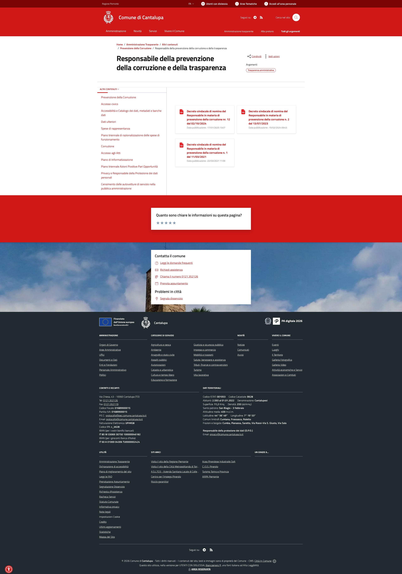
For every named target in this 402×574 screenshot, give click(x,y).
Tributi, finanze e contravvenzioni (211, 365)
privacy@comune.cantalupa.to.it (226, 434)
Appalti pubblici (159, 360)
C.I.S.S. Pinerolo (210, 466)
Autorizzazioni (158, 365)
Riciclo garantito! (159, 481)
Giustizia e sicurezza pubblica (208, 345)
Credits (102, 522)
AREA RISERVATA (201, 569)
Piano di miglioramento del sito (115, 471)
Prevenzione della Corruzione (135, 48)
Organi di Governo (108, 345)
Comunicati (243, 350)
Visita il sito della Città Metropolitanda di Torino (175, 466)
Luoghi (275, 350)
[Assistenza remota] (274, 561)
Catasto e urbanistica (162, 370)
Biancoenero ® (213, 565)
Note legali (105, 512)
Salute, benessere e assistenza (210, 360)
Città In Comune (263, 561)
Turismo (197, 370)
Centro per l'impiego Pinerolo (166, 476)
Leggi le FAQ (105, 476)
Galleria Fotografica (282, 360)
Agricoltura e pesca (161, 345)
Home (120, 44)
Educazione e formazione (164, 380)
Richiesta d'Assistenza (110, 491)
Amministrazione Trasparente (142, 44)
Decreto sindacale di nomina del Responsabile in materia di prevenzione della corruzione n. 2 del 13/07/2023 (269, 117)
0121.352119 (111, 404)
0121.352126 (110, 400)
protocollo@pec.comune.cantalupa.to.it (126, 415)
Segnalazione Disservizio (112, 486)
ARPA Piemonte (210, 476)
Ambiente (156, 350)
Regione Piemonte (110, 3)
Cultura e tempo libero (162, 375)
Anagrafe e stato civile (162, 355)
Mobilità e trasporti (203, 355)
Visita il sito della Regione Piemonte (169, 461)
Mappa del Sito (107, 537)
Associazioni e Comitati (284, 375)
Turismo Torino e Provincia (215, 471)
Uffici (101, 355)
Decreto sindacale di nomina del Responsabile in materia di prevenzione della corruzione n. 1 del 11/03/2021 (207, 150)
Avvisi (240, 355)
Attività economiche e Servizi (287, 370)
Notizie (241, 345)
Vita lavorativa (201, 375)
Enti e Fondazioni (108, 365)
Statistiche (105, 532)
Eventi (275, 345)
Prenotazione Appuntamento (114, 481)
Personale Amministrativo (112, 370)
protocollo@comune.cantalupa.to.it (124, 419)
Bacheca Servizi (107, 497)
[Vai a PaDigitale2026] (283, 321)
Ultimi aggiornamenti (110, 527)
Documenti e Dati (108, 360)
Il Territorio (277, 355)
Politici (102, 375)
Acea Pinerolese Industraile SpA (218, 461)
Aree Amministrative (110, 350)
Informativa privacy (109, 507)
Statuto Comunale (108, 502)
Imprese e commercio (205, 350)
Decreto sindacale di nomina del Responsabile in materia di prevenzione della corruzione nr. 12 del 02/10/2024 (208, 117)
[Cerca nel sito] (296, 17)
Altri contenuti (170, 44)
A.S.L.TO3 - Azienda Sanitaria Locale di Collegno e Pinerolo (181, 471)
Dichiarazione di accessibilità (113, 466)
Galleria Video (279, 365)
